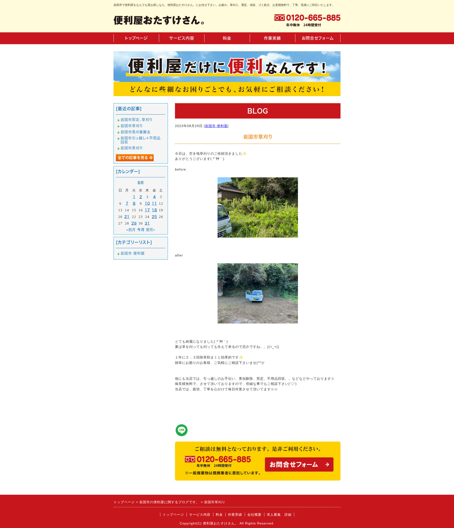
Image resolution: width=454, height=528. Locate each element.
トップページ (136, 38)
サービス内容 (181, 38)
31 (147, 223)
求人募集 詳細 (279, 514)
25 (154, 216)
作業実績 (272, 38)
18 (154, 210)
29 (134, 223)
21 (127, 216)
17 (147, 210)
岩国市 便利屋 (216, 126)
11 (154, 203)
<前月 (131, 229)
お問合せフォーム (318, 38)
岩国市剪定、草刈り (137, 119)
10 (147, 203)
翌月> (150, 229)
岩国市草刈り (132, 126)
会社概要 (254, 514)
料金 (227, 38)
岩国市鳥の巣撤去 (136, 132)
